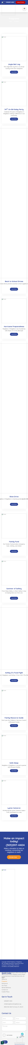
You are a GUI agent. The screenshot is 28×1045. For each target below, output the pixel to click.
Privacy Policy (10, 964)
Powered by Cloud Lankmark (20, 1044)
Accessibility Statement (13, 966)
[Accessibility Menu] (2, 1042)
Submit (4, 1042)
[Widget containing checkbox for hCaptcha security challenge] (13, 1035)
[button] (24, 8)
